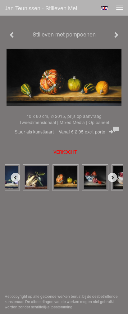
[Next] (112, 177)
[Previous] (15, 177)
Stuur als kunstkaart (60, 131)
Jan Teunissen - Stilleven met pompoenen (49, 8)
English (104, 8)
